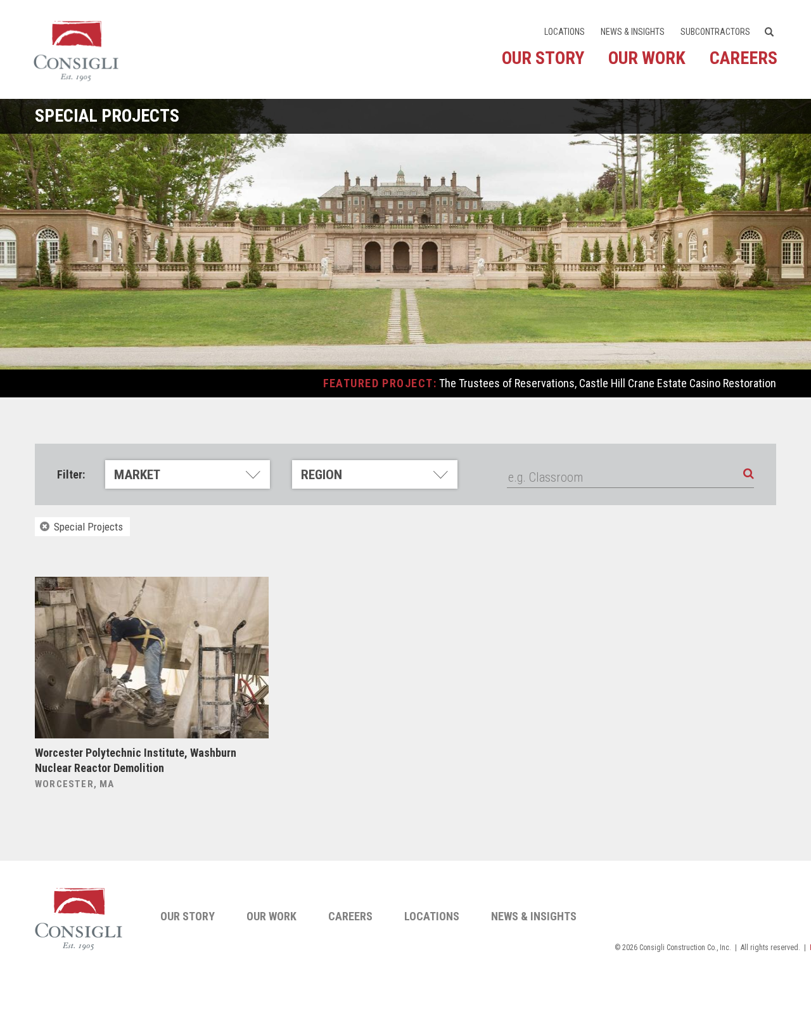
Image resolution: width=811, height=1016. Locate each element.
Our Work (647, 58)
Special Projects (87, 526)
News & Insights (633, 32)
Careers (743, 58)
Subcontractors (715, 32)
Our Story (543, 58)
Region (321, 474)
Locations (564, 32)
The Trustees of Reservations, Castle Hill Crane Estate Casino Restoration (607, 383)
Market (137, 474)
